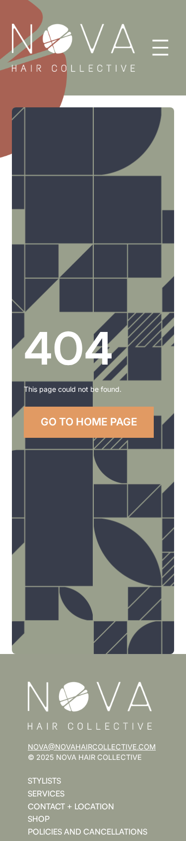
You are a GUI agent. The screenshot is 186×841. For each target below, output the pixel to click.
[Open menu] (160, 47)
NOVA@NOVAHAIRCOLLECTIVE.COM (92, 747)
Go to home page (89, 422)
